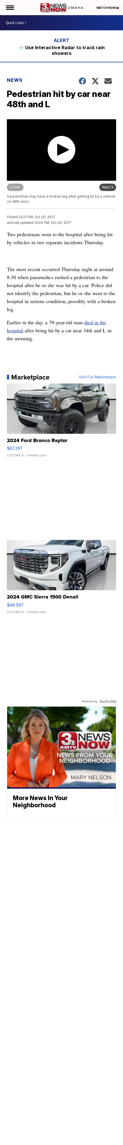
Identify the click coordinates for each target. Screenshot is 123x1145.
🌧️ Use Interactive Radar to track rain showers (61, 50)
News (15, 80)
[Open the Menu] (9, 7)
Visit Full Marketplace (97, 377)
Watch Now (106, 7)
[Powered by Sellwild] (108, 701)
